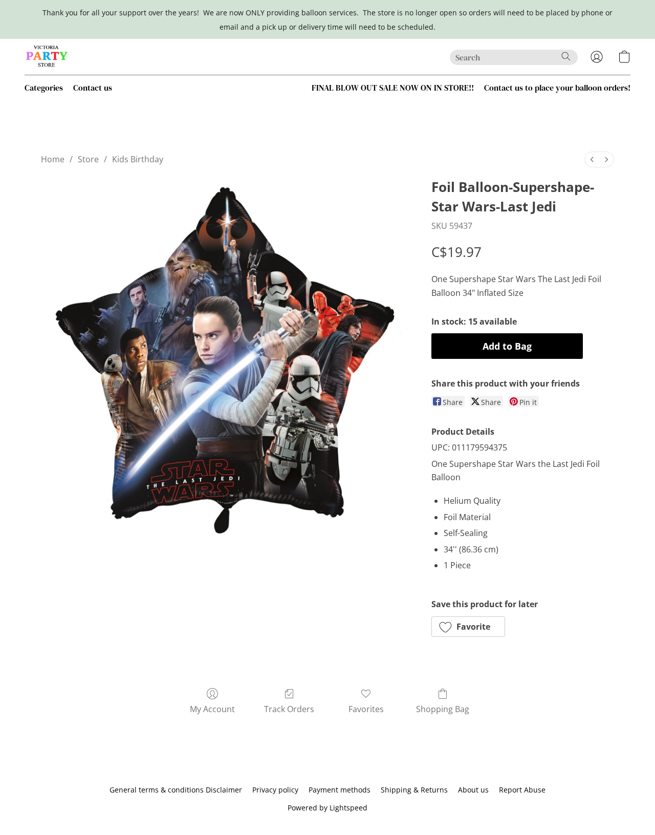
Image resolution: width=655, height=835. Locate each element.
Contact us (92, 87)
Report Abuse (522, 790)
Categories (44, 87)
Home (52, 159)
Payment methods (339, 790)
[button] (47, 57)
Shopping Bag (442, 709)
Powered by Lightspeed (327, 807)
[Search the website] (566, 56)
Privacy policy (275, 790)
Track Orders (289, 709)
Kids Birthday (137, 159)
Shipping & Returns (414, 790)
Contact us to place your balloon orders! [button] (557, 87)
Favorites (366, 709)
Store (88, 159)
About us (473, 790)
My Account (212, 709)
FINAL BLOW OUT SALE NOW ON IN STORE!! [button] (393, 87)
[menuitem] (592, 159)
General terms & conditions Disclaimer (176, 790)
